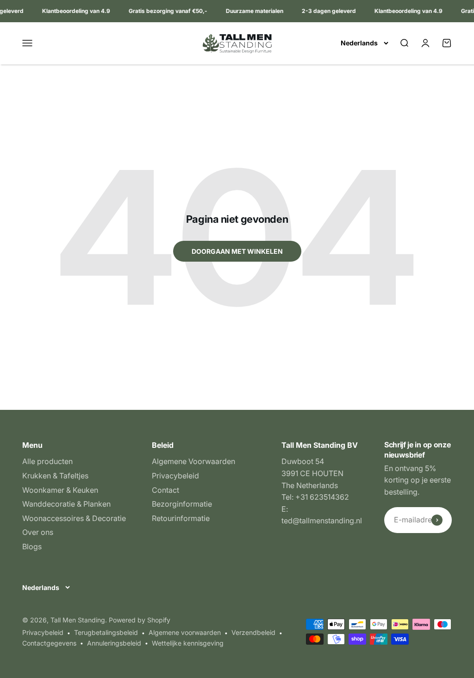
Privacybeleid (175, 475)
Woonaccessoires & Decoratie (74, 518)
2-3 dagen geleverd (327, 10)
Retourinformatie (181, 518)
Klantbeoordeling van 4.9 (74, 10)
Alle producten (47, 461)
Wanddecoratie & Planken (66, 503)
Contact (165, 490)
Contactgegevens (49, 643)
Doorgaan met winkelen (237, 251)
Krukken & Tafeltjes (55, 475)
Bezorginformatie (182, 503)
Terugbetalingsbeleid (106, 632)
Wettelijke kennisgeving (188, 643)
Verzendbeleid (253, 632)
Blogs (32, 546)
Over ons (37, 532)
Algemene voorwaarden (185, 632)
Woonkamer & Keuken (60, 490)
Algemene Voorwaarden (193, 461)
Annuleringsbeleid (114, 643)
